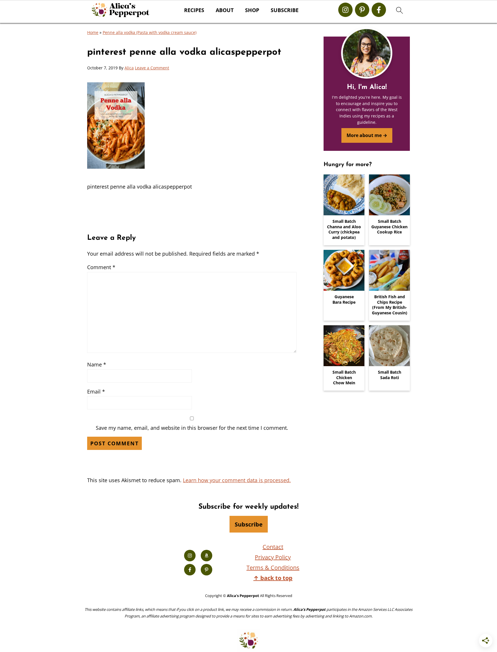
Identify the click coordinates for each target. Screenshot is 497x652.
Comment (101, 267)
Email (96, 391)
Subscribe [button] (285, 10)
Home (92, 32)
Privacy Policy (273, 557)
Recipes (194, 10)
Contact (273, 547)
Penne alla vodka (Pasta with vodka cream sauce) (149, 32)
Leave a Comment (152, 68)
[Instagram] (345, 10)
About (225, 10)
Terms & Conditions (272, 567)
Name (96, 364)
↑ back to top (273, 578)
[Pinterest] (362, 10)
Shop (252, 10)
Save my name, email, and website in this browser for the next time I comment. (192, 427)
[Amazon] (206, 555)
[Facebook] (379, 10)
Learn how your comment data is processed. (237, 480)
